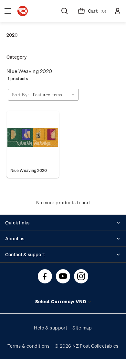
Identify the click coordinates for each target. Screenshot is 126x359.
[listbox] (55, 94)
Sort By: (20, 94)
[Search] (64, 11)
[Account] (117, 11)
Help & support (50, 327)
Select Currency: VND (61, 301)
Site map (82, 327)
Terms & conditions (28, 346)
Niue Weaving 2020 (29, 71)
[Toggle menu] (8, 11)
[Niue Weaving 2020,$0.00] (32, 137)
